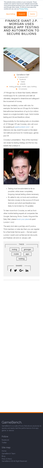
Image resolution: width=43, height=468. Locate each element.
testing (11, 87)
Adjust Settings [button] (10, 14)
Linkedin (22, 84)
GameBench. (12, 422)
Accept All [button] (22, 14)
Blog (3, 456)
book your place (23, 219)
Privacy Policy (23, 9)
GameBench (6, 461)
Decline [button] (32, 14)
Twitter (22, 82)
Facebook (22, 79)
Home (4, 451)
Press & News (7, 459)
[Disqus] (21, 312)
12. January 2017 (22, 77)
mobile (24, 87)
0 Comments (23, 89)
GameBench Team (8, 453)
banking (33, 87)
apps (29, 87)
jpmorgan (18, 87)
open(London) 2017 (22, 127)
